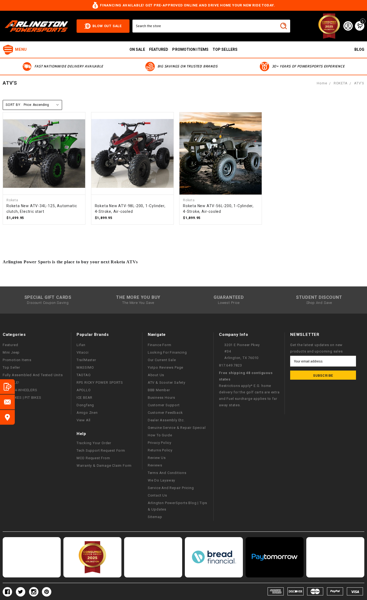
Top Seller (11, 367)
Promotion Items (17, 360)
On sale (137, 49)
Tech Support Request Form (101, 450)
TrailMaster (86, 360)
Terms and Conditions (167, 473)
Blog (359, 49)
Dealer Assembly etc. (166, 420)
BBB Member (159, 390)
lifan (81, 345)
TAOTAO (84, 375)
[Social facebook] (7, 592)
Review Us (157, 458)
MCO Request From (93, 458)
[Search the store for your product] (283, 26)
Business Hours (161, 398)
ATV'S (359, 83)
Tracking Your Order (94, 443)
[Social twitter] (20, 592)
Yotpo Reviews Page (165, 367)
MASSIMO (85, 367)
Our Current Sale (162, 360)
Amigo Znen (87, 413)
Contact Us (157, 495)
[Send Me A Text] (7, 386)
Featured (158, 49)
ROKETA (341, 83)
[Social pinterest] (46, 592)
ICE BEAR (84, 398)
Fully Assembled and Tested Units (33, 375)
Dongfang (85, 405)
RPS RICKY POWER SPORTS (100, 382)
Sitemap (155, 517)
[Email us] (7, 402)
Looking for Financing (167, 352)
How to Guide (160, 435)
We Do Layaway (161, 480)
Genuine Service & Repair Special (177, 428)
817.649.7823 (230, 365)
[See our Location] (7, 417)
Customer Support (164, 405)
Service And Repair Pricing (171, 488)
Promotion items (190, 49)
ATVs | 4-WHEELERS (20, 390)
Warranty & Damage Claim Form (104, 466)
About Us (156, 375)
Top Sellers (225, 49)
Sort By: (13, 105)
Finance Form (159, 345)
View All (84, 420)
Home (322, 83)
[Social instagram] (33, 592)
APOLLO (84, 390)
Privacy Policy (159, 443)
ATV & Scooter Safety (166, 382)
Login (348, 26)
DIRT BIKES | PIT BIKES (22, 398)
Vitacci (83, 352)
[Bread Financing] (214, 557)
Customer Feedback (165, 413)
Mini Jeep (11, 352)
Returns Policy (160, 450)
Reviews (155, 465)
